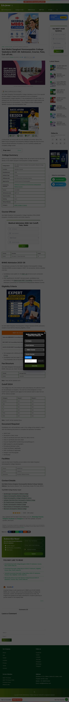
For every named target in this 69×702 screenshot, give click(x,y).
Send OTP (28, 357)
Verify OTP (40, 361)
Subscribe (34, 365)
